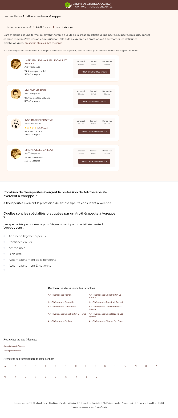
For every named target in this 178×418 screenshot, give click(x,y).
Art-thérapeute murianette (62, 306)
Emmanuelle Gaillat (39, 149)
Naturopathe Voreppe (12, 350)
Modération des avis (111, 403)
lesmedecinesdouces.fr (19, 27)
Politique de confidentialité (89, 403)
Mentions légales (40, 403)
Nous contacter (128, 403)
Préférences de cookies (146, 403)
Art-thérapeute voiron (59, 294)
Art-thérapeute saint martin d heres (67, 314)
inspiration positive (39, 120)
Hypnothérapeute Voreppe (14, 346)
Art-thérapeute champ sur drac (106, 321)
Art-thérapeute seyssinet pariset (106, 302)
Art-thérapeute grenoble (61, 302)
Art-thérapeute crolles (60, 321)
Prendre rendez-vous (94, 72)
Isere (57, 27)
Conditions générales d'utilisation (62, 403)
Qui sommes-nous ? (22, 403)
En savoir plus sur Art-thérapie (43, 43)
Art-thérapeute (44, 27)
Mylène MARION (35, 90)
